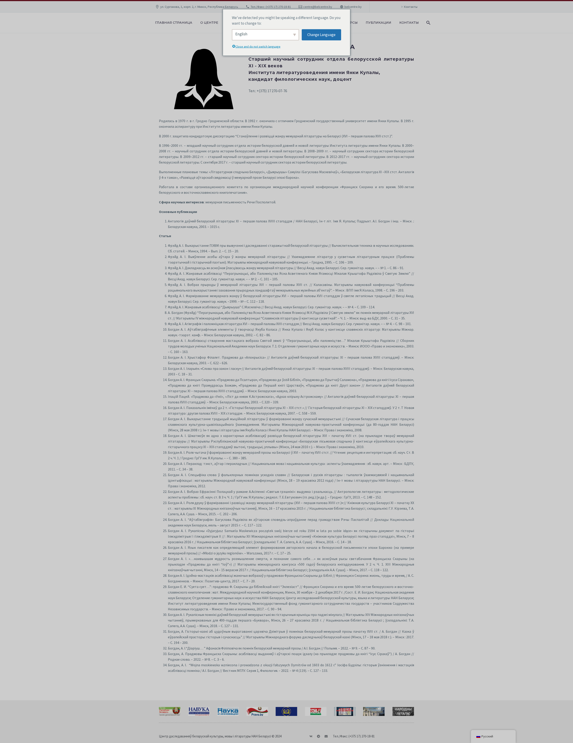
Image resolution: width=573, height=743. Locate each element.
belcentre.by (353, 7)
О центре (209, 23)
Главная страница (173, 23)
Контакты (410, 7)
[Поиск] (427, 23)
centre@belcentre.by (317, 7)
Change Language (321, 34)
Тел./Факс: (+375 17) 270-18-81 (271, 7)
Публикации (378, 23)
